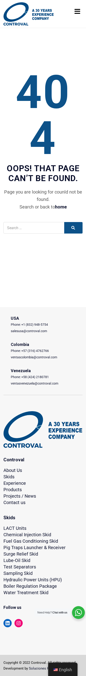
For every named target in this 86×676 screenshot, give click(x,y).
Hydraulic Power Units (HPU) (32, 579)
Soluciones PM (40, 668)
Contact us (14, 502)
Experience (14, 483)
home (61, 207)
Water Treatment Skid (25, 592)
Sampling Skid (18, 573)
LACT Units (14, 528)
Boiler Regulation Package (30, 586)
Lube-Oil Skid (16, 560)
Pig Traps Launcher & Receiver (34, 547)
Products (12, 489)
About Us (12, 470)
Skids (8, 476)
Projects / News (19, 496)
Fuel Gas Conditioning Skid (30, 541)
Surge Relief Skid (20, 554)
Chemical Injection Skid (27, 534)
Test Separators (19, 567)
